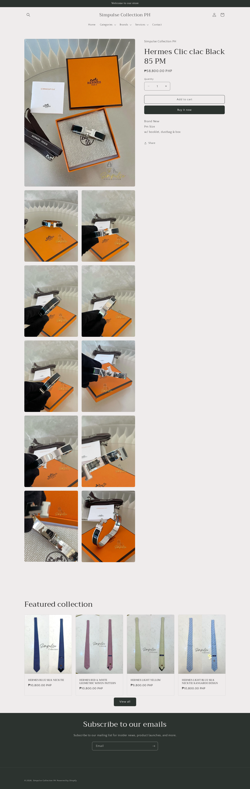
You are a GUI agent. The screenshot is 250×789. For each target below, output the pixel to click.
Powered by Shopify (67, 780)
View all (125, 701)
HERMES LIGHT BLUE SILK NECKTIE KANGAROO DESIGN (200, 682)
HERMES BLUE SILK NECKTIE (46, 680)
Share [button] (151, 143)
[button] (28, 15)
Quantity (149, 79)
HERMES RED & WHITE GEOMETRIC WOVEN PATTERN (97, 682)
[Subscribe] (154, 746)
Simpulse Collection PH (44, 780)
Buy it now (184, 109)
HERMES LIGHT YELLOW (146, 680)
